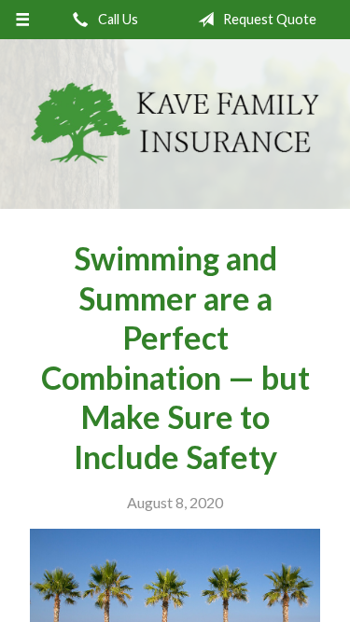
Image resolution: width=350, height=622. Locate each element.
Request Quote (268, 19)
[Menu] (23, 19)
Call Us (116, 19)
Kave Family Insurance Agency (175, 124)
